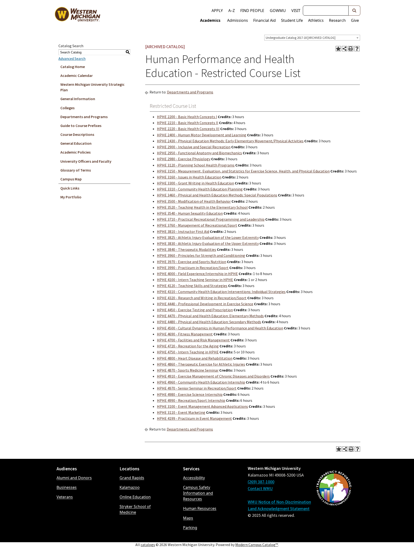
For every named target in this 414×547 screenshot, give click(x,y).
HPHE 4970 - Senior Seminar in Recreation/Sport (196, 388)
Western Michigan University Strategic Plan (92, 87)
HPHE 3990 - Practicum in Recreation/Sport (193, 267)
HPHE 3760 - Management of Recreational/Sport (197, 225)
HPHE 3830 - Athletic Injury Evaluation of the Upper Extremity (208, 243)
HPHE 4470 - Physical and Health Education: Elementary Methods (210, 315)
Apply (217, 10)
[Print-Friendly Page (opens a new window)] (350, 48)
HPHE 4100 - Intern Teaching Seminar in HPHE (195, 279)
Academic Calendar (76, 75)
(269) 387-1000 (261, 481)
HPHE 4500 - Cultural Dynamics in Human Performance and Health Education (220, 328)
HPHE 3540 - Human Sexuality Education (190, 213)
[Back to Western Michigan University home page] (77, 15)
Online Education (135, 497)
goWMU (278, 10)
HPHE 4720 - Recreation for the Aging (188, 346)
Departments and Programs (84, 116)
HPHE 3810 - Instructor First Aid (183, 231)
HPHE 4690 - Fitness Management (185, 334)
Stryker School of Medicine (135, 509)
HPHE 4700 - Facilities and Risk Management (193, 340)
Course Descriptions (77, 134)
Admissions (237, 20)
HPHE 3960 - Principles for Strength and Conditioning (201, 255)
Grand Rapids (132, 477)
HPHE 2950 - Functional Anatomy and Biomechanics (199, 152)
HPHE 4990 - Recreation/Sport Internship (191, 400)
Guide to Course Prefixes (80, 125)
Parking (190, 527)
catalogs (148, 544)
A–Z (231, 10)
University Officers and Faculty (85, 161)
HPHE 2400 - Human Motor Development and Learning (201, 134)
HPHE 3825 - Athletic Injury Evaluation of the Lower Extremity (208, 237)
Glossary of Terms (75, 170)
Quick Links (69, 188)
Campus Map (71, 179)
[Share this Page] (344, 48)
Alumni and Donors (74, 477)
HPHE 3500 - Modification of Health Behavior (194, 201)
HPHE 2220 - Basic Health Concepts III (188, 128)
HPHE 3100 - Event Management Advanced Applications (202, 406)
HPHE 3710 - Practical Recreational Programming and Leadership (210, 219)
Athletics (316, 20)
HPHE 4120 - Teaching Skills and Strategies (192, 285)
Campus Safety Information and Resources (198, 493)
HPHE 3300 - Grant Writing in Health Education (195, 183)
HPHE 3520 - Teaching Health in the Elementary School (202, 207)
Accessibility (194, 477)
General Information (77, 98)
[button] (354, 11)
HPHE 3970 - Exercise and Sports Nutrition (191, 261)
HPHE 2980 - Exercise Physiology (183, 158)
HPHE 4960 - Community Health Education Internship (201, 382)
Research (337, 20)
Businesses (67, 487)
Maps (188, 518)
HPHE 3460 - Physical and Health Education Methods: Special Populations (217, 195)
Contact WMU (260, 488)
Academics (210, 20)
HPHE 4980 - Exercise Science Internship (190, 394)
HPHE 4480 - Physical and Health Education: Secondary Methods (209, 321)
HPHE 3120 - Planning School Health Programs (196, 165)
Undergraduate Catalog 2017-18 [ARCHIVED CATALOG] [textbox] (300, 38)
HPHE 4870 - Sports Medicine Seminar (187, 370)
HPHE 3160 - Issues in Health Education (189, 177)
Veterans (65, 497)
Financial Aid (264, 20)
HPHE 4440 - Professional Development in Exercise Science (205, 303)
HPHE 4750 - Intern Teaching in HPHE (188, 352)
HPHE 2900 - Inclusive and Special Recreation (193, 146)
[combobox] (312, 37)
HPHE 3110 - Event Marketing (181, 412)
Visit (295, 10)
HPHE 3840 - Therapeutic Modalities (186, 249)
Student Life (292, 20)
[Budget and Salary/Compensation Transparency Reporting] (334, 501)
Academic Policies (75, 152)
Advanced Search (72, 58)
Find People (252, 10)
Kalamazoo (130, 487)
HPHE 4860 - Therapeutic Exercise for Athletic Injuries (201, 364)
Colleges (67, 107)
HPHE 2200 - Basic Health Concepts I (187, 116)
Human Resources (199, 508)
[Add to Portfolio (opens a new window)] (338, 48)
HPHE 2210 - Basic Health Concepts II (187, 122)
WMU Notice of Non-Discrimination (279, 502)
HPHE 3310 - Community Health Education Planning (200, 189)
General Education (76, 143)
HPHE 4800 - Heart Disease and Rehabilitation (194, 358)
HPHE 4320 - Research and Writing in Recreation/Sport (202, 297)
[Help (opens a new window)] (357, 48)
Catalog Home (72, 66)
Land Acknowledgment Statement (279, 508)
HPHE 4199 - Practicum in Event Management (194, 418)
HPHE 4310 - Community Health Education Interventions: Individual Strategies (221, 291)
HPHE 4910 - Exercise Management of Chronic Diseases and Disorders (213, 376)
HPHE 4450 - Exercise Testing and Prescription (195, 309)
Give (355, 20)
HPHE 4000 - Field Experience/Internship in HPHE (197, 273)
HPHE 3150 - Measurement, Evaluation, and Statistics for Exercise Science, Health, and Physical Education (243, 171)
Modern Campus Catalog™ (256, 544)
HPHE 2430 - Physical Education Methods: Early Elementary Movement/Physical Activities (230, 140)
